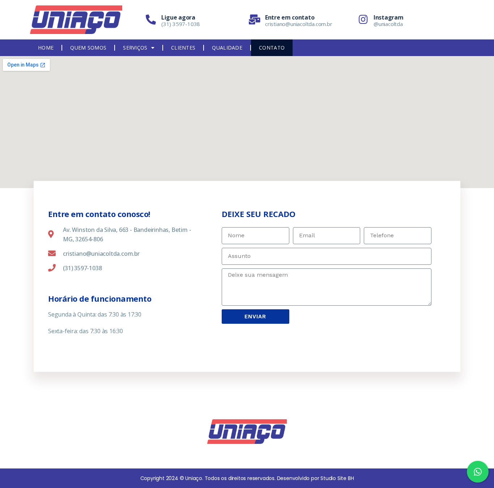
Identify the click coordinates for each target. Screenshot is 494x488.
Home (46, 47)
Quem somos (88, 47)
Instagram (388, 17)
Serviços (135, 47)
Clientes (183, 47)
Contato (272, 47)
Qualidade (227, 47)
